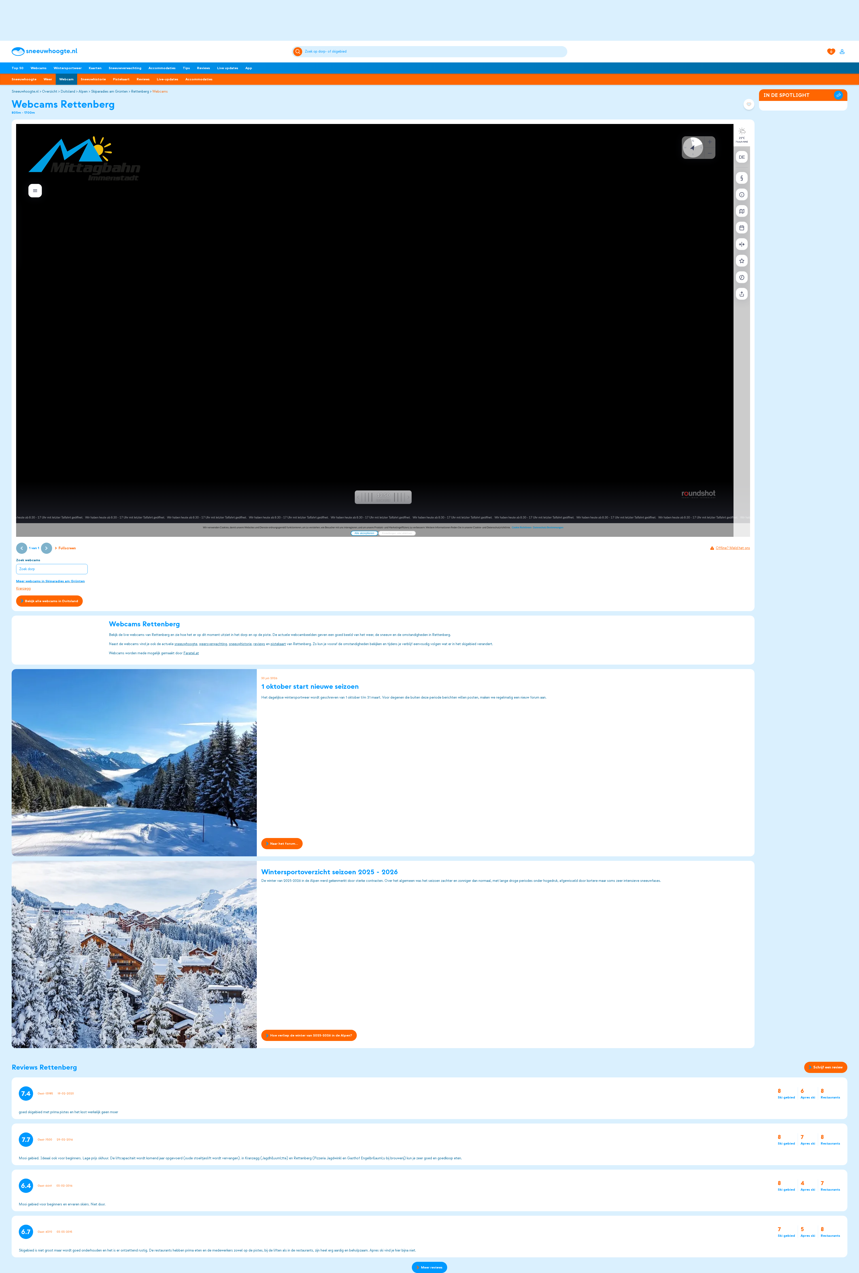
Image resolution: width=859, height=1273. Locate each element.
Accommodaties (162, 68)
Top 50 (17, 68)
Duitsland (68, 91)
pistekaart (278, 644)
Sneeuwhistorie (93, 79)
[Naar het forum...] (134, 762)
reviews (259, 644)
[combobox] (435, 51)
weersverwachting (213, 644)
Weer (48, 79)
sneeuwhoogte (185, 644)
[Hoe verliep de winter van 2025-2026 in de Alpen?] (134, 954)
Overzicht (49, 91)
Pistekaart (121, 79)
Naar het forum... (284, 843)
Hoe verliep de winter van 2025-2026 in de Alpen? (311, 1035)
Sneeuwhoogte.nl (25, 91)
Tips (186, 68)
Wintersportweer (68, 68)
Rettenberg (140, 91)
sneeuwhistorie (240, 644)
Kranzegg (23, 588)
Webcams (39, 68)
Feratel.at (191, 653)
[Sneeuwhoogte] (149, 51)
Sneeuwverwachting (125, 68)
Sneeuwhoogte (24, 79)
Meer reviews (431, 1267)
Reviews (203, 68)
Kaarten (95, 68)
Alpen (83, 91)
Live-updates (167, 79)
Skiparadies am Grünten (109, 91)
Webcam (66, 79)
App (248, 68)
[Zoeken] (435, 51)
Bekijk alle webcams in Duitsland (51, 601)
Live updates (227, 68)
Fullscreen (67, 548)
